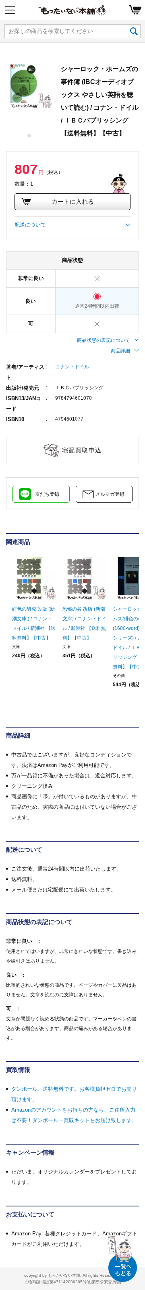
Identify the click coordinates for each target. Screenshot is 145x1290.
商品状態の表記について (103, 340)
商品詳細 (120, 351)
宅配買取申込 (82, 450)
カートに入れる (73, 201)
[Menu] (10, 10)
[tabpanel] (29, 85)
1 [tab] (29, 135)
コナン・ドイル (72, 367)
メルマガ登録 (109, 494)
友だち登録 (47, 494)
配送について (30, 225)
